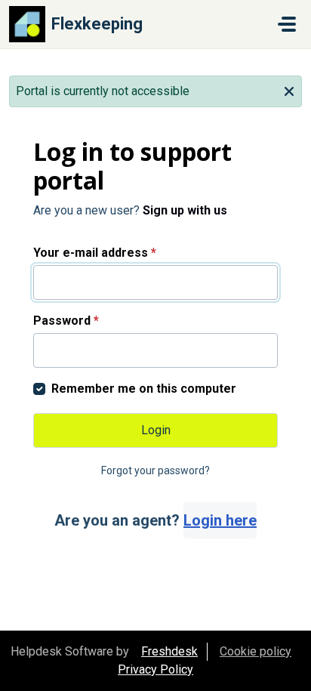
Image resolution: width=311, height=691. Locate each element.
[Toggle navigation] (287, 24)
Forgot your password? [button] (155, 470)
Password (66, 320)
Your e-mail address (94, 252)
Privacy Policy (155, 669)
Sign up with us (185, 210)
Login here (220, 520)
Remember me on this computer (143, 388)
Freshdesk (169, 651)
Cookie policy (255, 651)
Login (156, 430)
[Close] (289, 89)
